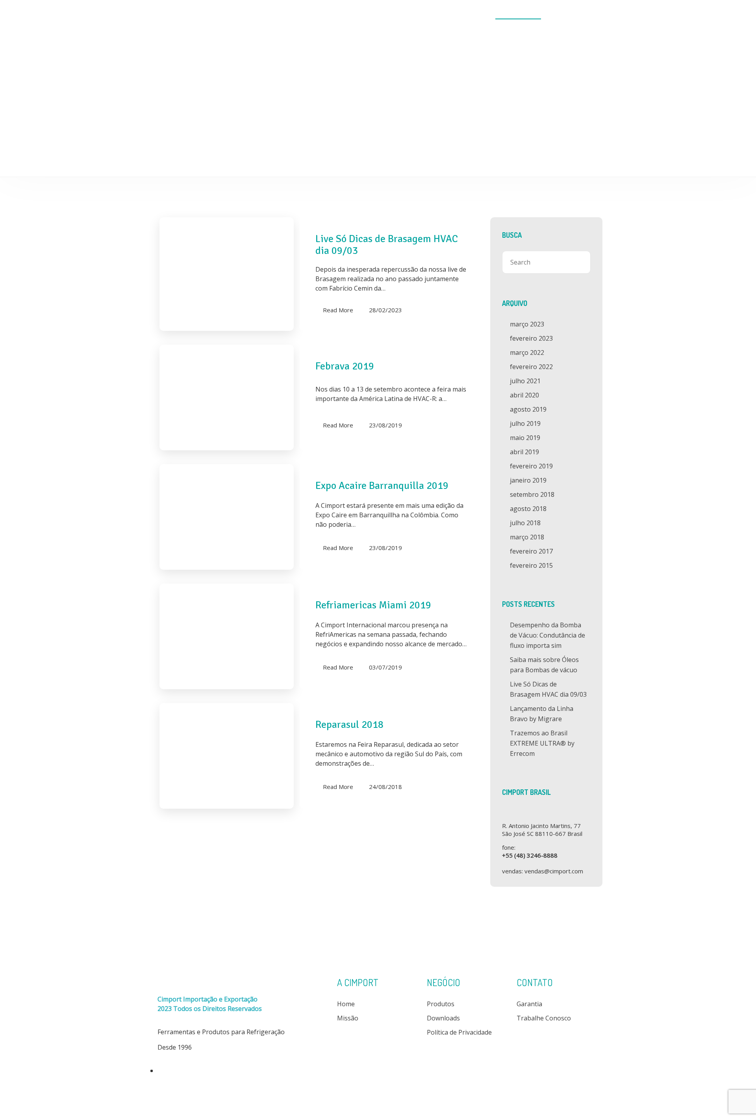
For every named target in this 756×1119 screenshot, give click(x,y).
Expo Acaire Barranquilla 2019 (381, 485)
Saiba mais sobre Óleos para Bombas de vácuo (544, 664)
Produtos (425, 14)
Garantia (529, 1004)
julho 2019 (525, 423)
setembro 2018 (532, 494)
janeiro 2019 (528, 480)
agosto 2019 (528, 409)
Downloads (467, 14)
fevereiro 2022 (531, 366)
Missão (347, 1018)
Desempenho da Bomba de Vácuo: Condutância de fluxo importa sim (547, 635)
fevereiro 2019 (531, 466)
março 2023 (527, 324)
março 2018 (527, 537)
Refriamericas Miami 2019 (373, 605)
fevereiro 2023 (531, 338)
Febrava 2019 (344, 366)
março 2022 (527, 352)
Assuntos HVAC (518, 14)
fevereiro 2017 (531, 551)
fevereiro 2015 (531, 565)
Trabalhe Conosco (544, 1018)
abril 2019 (524, 452)
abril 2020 (524, 395)
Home (339, 14)
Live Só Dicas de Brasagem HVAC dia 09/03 (386, 245)
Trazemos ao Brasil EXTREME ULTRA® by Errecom (542, 743)
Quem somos (379, 14)
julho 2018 (525, 522)
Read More (338, 310)
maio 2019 (525, 437)
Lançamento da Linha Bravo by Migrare (541, 713)
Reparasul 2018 (349, 724)
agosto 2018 (528, 508)
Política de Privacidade (459, 1032)
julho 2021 (525, 381)
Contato (573, 14)
